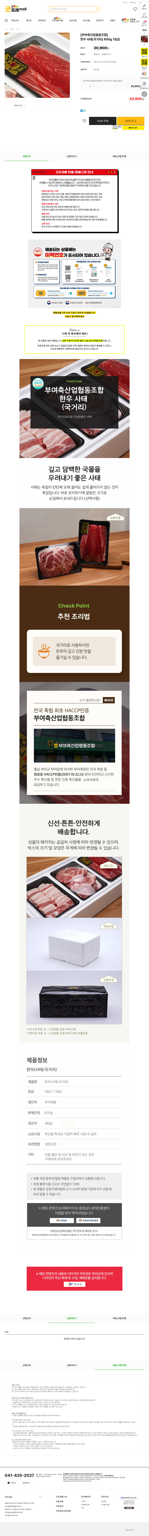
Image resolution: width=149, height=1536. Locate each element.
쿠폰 (82, 1508)
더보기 (40, 1497)
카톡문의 (13, 1483)
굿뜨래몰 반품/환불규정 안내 (13, 1506)
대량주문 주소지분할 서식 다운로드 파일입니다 (18, 1509)
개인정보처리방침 (63, 1511)
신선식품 (72, 20)
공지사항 (103, 1501)
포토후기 (100, 20)
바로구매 (102, 120)
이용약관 (59, 1501)
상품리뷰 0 (72, 156)
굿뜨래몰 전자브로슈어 (11, 1515)
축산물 (11, 29)
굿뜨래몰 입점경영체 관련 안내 (13, 1512)
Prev (144, 33)
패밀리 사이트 (129, 1530)
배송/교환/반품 (119, 156)
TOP (144, 94)
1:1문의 (83, 1501)
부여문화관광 (144, 88)
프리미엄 (42, 20)
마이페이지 (86, 1496)
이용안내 (59, 1506)
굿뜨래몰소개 (61, 1496)
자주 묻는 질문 (105, 1504)
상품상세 (27, 156)
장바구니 (130, 120)
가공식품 (86, 20)
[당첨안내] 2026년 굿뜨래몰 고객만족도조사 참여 (19, 1503)
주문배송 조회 (85, 1504)
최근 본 (144, 30)
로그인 (125, 3)
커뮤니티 (104, 1496)
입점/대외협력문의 (144, 68)
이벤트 (112, 20)
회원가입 (133, 3)
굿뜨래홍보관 (144, 78)
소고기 (18, 29)
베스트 (29, 20)
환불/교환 (144, 56)
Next (144, 44)
